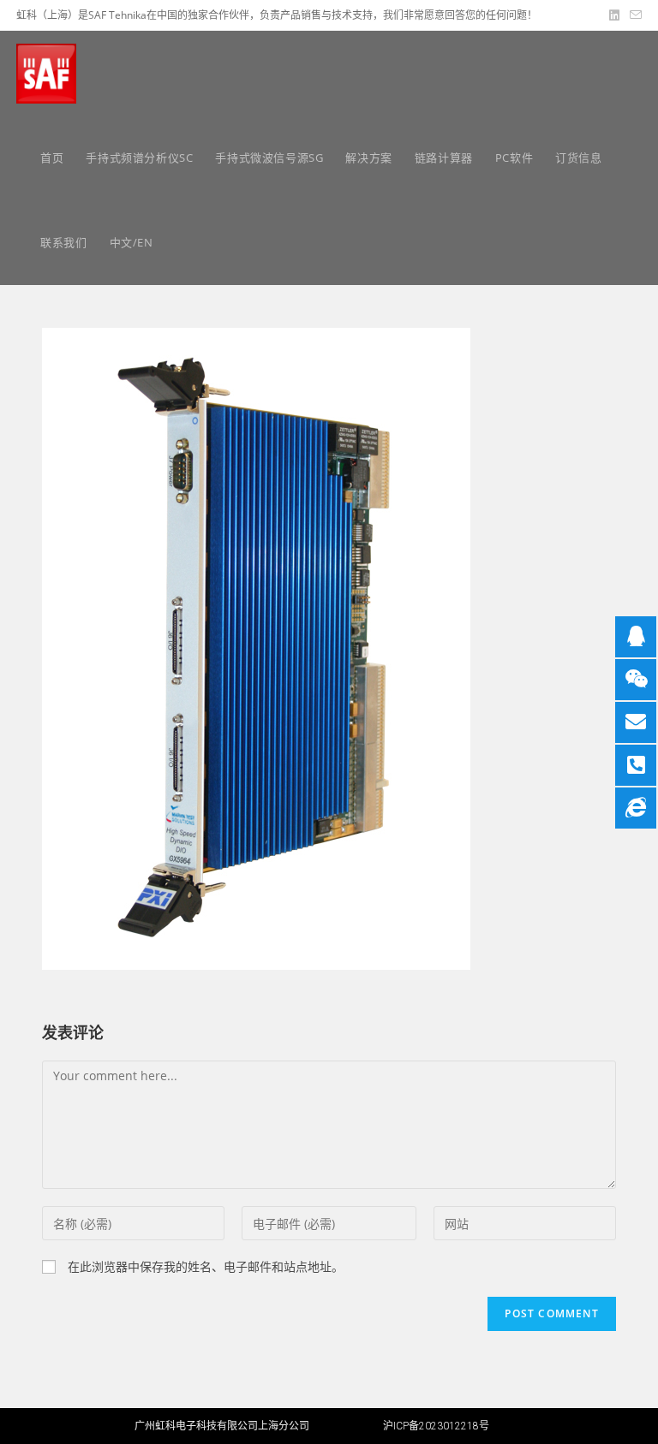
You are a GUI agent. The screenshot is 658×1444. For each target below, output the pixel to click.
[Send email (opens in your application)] (633, 15)
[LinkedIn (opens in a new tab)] (614, 15)
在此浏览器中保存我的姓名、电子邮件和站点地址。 (206, 1266)
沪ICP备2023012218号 (436, 1426)
